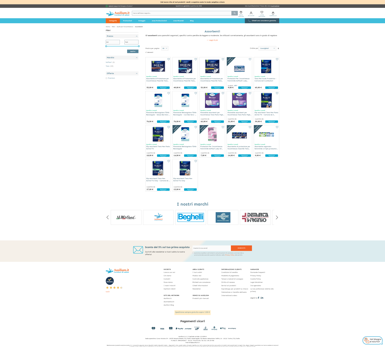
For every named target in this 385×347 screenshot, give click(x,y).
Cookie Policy (255, 279)
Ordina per (254, 48)
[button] (278, 48)
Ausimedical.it (169, 302)
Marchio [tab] (110, 57)
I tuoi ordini (197, 272)
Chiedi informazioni (200, 285)
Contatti (167, 279)
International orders (229, 295)
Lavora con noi (169, 272)
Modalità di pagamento (230, 276)
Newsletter (196, 289)
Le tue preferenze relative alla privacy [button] (262, 290)
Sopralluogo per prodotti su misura (234, 289)
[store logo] (117, 13)
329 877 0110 (113, 6)
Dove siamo (168, 282)
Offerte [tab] (110, 73)
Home (108, 27)
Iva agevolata (255, 285)
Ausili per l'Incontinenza (125, 27)
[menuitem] (113, 21)
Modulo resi (196, 276)
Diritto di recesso (228, 282)
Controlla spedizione (200, 279)
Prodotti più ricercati (200, 298)
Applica (132, 51)
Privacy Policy (230, 255)
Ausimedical (275, 6)
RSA (113, 27)
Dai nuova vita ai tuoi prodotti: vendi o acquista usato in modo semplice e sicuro (193, 2)
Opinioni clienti (169, 289)
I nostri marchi (169, 285)
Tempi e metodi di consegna (232, 279)
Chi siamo (167, 276)
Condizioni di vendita (229, 272)
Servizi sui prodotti (228, 285)
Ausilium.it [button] (168, 298)
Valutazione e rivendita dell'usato (234, 292)
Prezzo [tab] (110, 36)
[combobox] (185, 13)
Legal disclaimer (256, 282)
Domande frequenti (257, 272)
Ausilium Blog (169, 305)
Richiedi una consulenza (201, 282)
